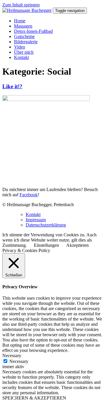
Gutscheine (24, 36)
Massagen (23, 26)
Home (19, 20)
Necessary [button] (11, 355)
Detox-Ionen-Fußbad (33, 31)
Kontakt (21, 57)
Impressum (36, 219)
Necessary (18, 361)
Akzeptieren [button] (77, 245)
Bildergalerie (26, 41)
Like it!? (12, 86)
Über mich (24, 52)
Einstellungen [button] (46, 245)
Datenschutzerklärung (46, 224)
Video (19, 46)
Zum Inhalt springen (21, 4)
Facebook (29, 194)
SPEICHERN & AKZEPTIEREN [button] (34, 397)
